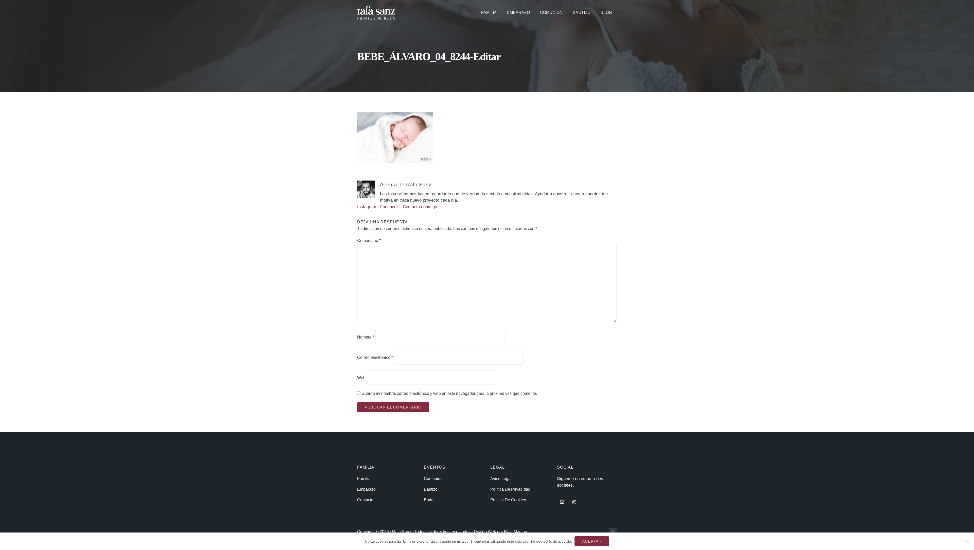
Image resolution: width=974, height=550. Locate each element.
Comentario (369, 240)
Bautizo (431, 489)
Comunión (433, 478)
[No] (967, 541)
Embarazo (366, 489)
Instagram (367, 206)
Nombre (365, 337)
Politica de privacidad (510, 489)
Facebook (389, 206)
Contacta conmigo (420, 206)
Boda (428, 500)
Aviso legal (501, 478)
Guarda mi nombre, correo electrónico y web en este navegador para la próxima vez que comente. (449, 393)
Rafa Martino (515, 531)
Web (361, 378)
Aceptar (592, 541)
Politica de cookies (508, 500)
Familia (364, 478)
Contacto (365, 500)
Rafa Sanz (401, 531)
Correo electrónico (375, 357)
